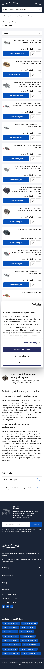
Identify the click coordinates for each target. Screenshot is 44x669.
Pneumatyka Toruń (10, 649)
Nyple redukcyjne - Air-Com (31, 292)
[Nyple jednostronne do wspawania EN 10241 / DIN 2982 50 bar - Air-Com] (7, 43)
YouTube (8, 607)
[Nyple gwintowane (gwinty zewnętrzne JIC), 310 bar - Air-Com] (7, 274)
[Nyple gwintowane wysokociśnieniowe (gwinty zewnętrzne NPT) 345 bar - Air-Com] (7, 106)
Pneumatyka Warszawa (28, 649)
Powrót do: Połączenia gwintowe (13, 22)
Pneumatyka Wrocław (11, 653)
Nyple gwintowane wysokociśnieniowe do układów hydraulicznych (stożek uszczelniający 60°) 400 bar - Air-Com (27, 84)
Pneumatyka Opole (28, 636)
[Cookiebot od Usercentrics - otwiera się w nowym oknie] (31, 304)
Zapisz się (36, 524)
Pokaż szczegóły (30, 343)
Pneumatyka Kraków (10, 627)
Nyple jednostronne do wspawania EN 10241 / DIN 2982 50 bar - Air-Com (27, 41)
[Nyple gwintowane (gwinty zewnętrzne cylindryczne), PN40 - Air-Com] (7, 64)
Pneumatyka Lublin (10, 632)
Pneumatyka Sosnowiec (11, 645)
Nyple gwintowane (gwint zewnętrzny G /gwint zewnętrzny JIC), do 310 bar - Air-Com (28, 168)
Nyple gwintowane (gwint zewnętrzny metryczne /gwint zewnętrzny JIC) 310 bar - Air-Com (26, 252)
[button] (22, 480)
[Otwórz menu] (3, 4)
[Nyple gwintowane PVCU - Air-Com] (7, 232)
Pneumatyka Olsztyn (10, 636)
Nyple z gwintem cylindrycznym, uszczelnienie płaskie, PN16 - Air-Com (28, 209)
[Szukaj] (40, 9)
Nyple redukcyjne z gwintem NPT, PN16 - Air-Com (27, 146)
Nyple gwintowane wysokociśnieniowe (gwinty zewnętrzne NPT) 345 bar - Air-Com (26, 104)
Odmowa (22, 363)
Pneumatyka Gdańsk (29, 623)
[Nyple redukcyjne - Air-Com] (7, 295)
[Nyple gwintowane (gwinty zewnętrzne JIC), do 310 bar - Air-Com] (7, 127)
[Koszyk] (40, 3)
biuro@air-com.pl (11, 598)
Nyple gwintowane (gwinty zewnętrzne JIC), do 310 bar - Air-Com (26, 125)
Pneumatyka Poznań (10, 640)
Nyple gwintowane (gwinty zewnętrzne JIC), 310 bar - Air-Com (26, 272)
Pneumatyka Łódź (26, 632)
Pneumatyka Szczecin (31, 645)
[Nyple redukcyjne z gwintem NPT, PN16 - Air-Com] (7, 148)
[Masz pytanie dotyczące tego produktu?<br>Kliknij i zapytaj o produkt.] (38, 53)
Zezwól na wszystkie (22, 349)
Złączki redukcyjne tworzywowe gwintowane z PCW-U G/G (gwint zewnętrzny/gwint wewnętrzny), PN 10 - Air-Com (26, 190)
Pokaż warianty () (16, 53)
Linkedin (12, 607)
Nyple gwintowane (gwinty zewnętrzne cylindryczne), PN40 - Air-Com (28, 62)
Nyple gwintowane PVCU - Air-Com (29, 229)
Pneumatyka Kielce (28, 627)
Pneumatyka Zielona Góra (31, 653)
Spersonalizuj (20, 356)
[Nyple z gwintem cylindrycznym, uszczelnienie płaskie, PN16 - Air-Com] (7, 211)
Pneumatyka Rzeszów (29, 640)
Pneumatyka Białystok (11, 623)
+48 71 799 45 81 (10, 602)
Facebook (4, 607)
